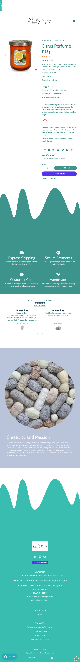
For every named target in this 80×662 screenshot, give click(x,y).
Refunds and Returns (40, 631)
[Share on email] (67, 149)
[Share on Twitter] (53, 149)
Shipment (40, 619)
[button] (69, 21)
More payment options (49, 178)
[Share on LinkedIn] (58, 149)
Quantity (44, 164)
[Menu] (5, 21)
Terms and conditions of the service (40, 627)
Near (40, 615)
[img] (40, 303)
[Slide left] (5, 55)
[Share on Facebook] (49, 149)
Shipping (50, 158)
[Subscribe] (52, 657)
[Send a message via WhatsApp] (76, 658)
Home (44, 40)
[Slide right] (36, 55)
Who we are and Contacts (40, 639)
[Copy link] (71, 149)
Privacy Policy (40, 635)
